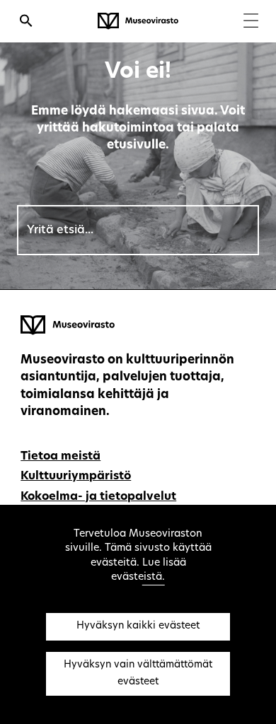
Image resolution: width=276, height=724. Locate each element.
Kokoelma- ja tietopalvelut (98, 497)
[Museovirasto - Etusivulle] (138, 21)
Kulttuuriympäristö (76, 476)
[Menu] (250, 22)
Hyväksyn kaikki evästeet (138, 626)
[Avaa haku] (26, 23)
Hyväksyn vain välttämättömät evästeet (138, 673)
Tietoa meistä (60, 456)
